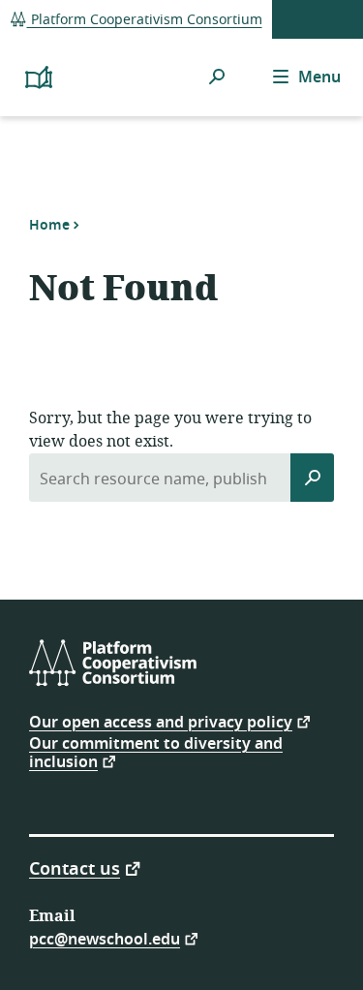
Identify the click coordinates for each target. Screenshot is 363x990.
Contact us (74, 867)
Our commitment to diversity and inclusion (156, 753)
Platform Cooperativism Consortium (144, 20)
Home (49, 224)
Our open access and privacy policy (160, 721)
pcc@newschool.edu (104, 938)
